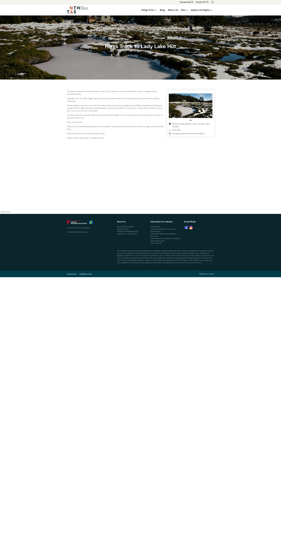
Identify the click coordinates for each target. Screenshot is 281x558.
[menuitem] (149, 9)
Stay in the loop (156, 243)
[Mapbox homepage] (5, 212)
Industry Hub (155, 226)
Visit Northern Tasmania (125, 226)
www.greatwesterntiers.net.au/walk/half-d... (189, 133)
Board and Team (123, 229)
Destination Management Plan (127, 231)
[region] (140, 181)
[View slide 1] (190, 107)
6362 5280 (176, 130)
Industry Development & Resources (163, 229)
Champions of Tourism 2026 (127, 234)
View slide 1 (190, 120)
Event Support (155, 231)
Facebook (186, 227)
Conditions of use (85, 274)
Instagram (191, 227)
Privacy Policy (72, 274)
